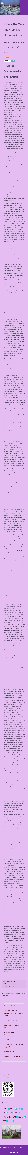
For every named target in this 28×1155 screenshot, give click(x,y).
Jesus (3, 1112)
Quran (21, 1117)
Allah (4, 1108)
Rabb (4, 1121)
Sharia (10, 1121)
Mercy (16, 1112)
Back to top (13, 1152)
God (12, 1108)
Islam (19, 1108)
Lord (10, 1112)
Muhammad (9, 1116)
